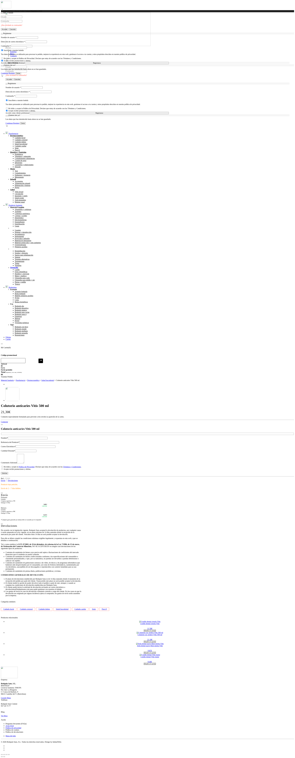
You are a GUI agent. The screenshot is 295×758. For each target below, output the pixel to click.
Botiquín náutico (21, 310)
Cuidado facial (20, 138)
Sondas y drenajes (21, 253)
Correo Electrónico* (8, 446)
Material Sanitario (7, 380)
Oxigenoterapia (20, 245)
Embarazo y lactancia (22, 175)
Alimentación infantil (22, 183)
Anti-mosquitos (20, 200)
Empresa (13, 52)
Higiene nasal (20, 202)
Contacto (13, 56)
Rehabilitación (20, 251)
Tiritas (17, 263)
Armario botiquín (21, 292)
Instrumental (19, 236)
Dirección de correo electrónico (18, 92)
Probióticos (19, 154)
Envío (3, 481)
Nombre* (4, 438)
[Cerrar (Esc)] (9, 754)
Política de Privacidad (26, 467)
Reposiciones (19, 335)
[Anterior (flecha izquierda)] (2, 756)
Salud (12, 190)
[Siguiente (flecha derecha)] (4, 756)
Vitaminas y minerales (23, 156)
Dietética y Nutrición (18, 152)
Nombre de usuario (13, 87)
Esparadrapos (20, 222)
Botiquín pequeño (21, 333)
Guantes (18, 230)
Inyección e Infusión (22, 238)
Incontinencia (20, 234)
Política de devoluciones (14, 732)
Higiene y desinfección (23, 232)
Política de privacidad (13, 728)
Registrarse (97, 63)
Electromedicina (21, 220)
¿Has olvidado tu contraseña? (16, 75)
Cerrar (18, 73)
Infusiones (18, 163)
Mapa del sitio (11, 736)
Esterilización (20, 224)
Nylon (17, 298)
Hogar (17, 321)
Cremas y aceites (21, 216)
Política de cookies (12, 730)
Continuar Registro (8, 73)
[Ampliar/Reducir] (2, 754)
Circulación (19, 194)
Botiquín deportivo (21, 308)
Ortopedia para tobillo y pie (25, 280)
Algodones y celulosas (23, 209)
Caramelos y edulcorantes (24, 165)
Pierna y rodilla (20, 282)
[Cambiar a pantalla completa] (4, 754)
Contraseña (10, 96)
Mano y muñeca (21, 276)
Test (16, 171)
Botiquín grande (21, 329)
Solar (17, 148)
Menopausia (19, 177)
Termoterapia (19, 261)
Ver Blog (4, 716)
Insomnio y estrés (21, 196)
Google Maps (6, 698)
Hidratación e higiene (22, 185)
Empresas (18, 316)
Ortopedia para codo (22, 278)
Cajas (17, 300)
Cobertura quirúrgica (22, 214)
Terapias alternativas (22, 259)
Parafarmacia (13, 134)
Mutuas (17, 319)
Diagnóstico (19, 218)
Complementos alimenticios (25, 158)
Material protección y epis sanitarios (28, 243)
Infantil (13, 179)
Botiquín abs (19, 306)
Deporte (18, 167)
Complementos (20, 173)
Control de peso (20, 161)
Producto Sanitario (15, 205)
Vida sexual (19, 192)
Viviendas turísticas (22, 323)
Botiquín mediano (21, 331)
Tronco (17, 284)
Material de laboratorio (23, 241)
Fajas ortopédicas (21, 272)
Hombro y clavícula (22, 274)
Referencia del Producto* (10, 442)
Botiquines (12, 287)
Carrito (8, 339)
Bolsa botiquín (20, 294)
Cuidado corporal (21, 140)
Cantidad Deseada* (8, 451)
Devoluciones (13, 481)
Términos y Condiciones (72, 467)
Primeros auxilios (21, 247)
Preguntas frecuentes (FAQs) (16, 724)
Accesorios (19, 181)
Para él (17, 150)
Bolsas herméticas (21, 302)
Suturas (17, 257)
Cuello (17, 270)
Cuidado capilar (20, 146)
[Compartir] (6, 754)
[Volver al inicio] (6, 8)
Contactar (4, 422)
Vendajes (18, 265)
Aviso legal (10, 726)
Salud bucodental (21, 144)
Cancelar (17, 79)
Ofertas (8, 337)
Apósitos (18, 212)
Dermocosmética (16, 136)
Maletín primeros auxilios (24, 296)
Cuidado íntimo (20, 142)
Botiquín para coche (22, 312)
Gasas (17, 226)
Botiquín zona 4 (20, 314)
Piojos (17, 188)
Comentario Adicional (9, 463)
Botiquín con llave (21, 327)
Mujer (12, 169)
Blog (12, 54)
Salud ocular (19, 198)
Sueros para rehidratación (24, 255)
